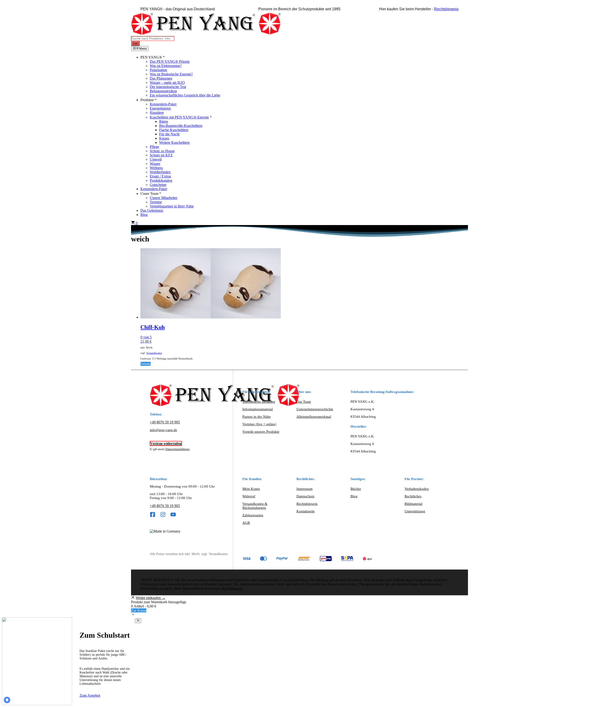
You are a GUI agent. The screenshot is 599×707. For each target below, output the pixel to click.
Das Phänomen (161, 78)
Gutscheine (158, 185)
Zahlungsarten (252, 515)
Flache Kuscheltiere (173, 130)
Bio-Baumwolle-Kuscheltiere (180, 126)
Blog (144, 215)
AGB (246, 523)
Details (145, 364)
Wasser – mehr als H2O (167, 83)
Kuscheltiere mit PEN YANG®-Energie (179, 117)
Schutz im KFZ (161, 155)
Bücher (356, 489)
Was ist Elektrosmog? (166, 66)
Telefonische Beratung (258, 401)
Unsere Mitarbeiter (163, 198)
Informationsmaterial (257, 409)
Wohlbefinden (160, 172)
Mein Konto (251, 489)
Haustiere (157, 113)
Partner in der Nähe (256, 416)
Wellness (156, 168)
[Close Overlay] (138, 620)
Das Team (303, 401)
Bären (163, 121)
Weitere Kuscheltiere (174, 142)
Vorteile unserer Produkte (260, 431)
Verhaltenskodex (417, 489)
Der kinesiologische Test (168, 87)
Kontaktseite (305, 511)
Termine (156, 202)
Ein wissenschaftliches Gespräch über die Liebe (185, 95)
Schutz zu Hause (162, 151)
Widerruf (248, 496)
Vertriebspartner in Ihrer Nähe (172, 206)
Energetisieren (160, 108)
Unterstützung (415, 511)
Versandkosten (154, 353)
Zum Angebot (90, 695)
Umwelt (156, 159)
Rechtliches (413, 496)
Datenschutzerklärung (177, 449)
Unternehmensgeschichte (314, 409)
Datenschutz (305, 496)
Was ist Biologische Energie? (171, 74)
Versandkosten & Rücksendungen (254, 506)
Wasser (155, 164)
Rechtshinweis (446, 9)
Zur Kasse (138, 610)
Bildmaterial (413, 504)
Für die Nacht (169, 134)
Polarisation (158, 70)
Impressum (304, 489)
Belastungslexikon (163, 91)
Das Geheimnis (151, 210)
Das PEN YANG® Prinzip (170, 61)
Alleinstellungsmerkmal (313, 416)
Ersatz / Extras (160, 176)
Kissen (164, 138)
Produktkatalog (161, 180)
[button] (133, 615)
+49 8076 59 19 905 (165, 422)
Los (135, 43)
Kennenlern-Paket (163, 104)
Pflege (154, 147)
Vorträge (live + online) (259, 424)
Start (134, 227)
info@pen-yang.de (163, 430)
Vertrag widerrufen (165, 443)
